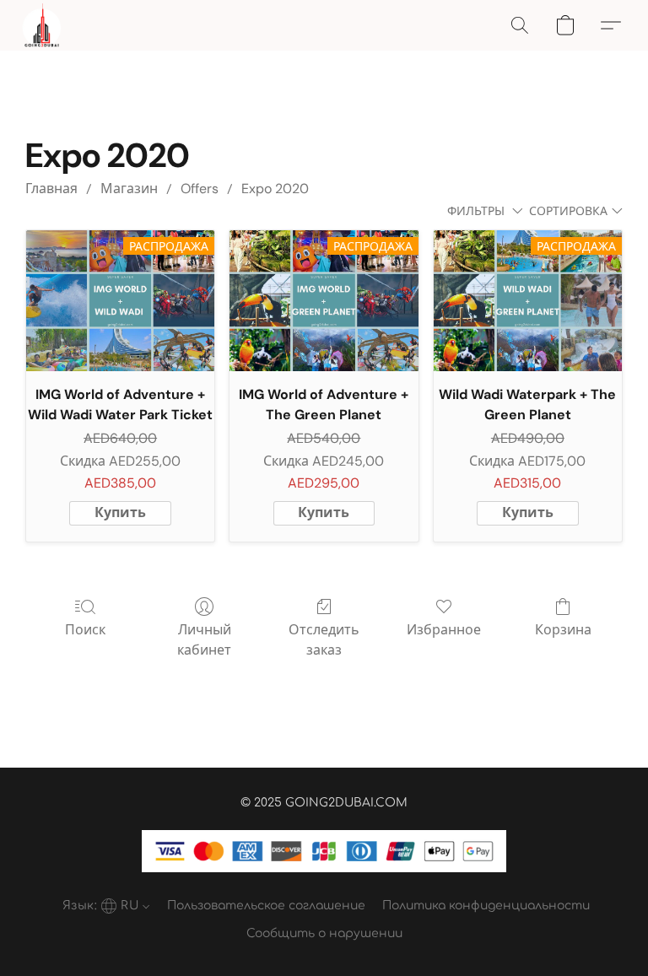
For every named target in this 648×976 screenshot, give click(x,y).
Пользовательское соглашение (266, 905)
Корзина (563, 630)
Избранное (444, 630)
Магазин (129, 188)
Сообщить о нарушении (324, 933)
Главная (51, 188)
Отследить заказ (324, 640)
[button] (42, 25)
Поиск (85, 630)
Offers (200, 188)
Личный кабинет (204, 640)
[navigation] (104, 905)
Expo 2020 (275, 188)
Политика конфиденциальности (486, 905)
